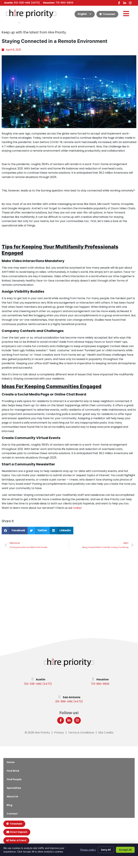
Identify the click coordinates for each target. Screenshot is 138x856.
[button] (15, 530)
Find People (14, 779)
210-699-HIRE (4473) (69, 701)
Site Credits (105, 732)
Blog (9, 805)
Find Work (13, 770)
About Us (12, 796)
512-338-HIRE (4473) (38, 684)
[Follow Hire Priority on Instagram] (130, 3)
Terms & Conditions (81, 732)
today (77, 508)
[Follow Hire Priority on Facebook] (119, 3)
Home (10, 762)
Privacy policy (88, 849)
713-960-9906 (100, 684)
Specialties (14, 788)
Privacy (59, 732)
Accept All (125, 849)
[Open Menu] (126, 13)
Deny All (106, 849)
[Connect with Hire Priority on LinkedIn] (125, 3)
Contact (12, 813)
